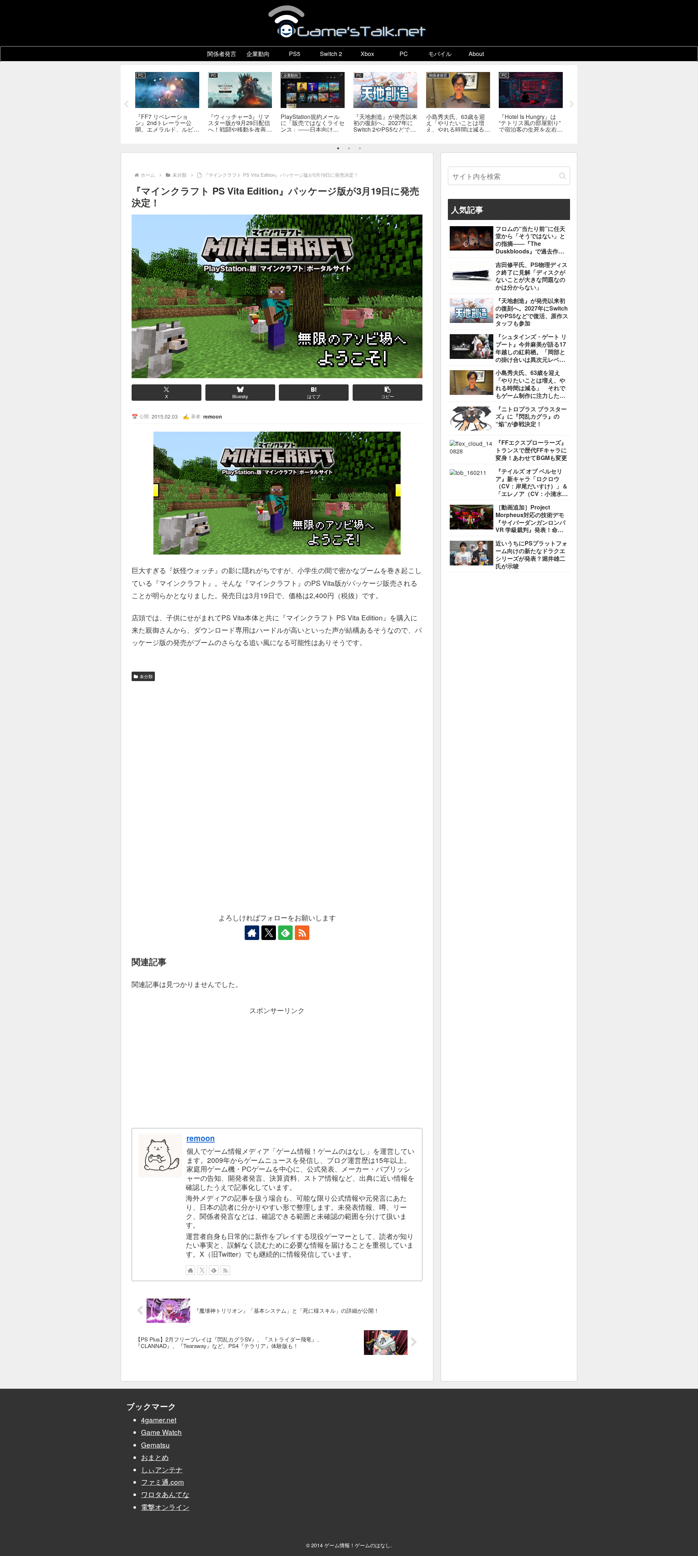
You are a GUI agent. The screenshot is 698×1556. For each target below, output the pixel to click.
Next (571, 104)
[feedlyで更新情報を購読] (285, 932)
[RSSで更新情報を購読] (302, 932)
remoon (200, 1137)
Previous (126, 104)
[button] (387, 392)
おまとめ (155, 1457)
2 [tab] (349, 148)
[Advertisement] (277, 739)
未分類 (146, 676)
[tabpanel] (167, 103)
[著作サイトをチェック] (252, 932)
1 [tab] (338, 148)
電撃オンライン (165, 1507)
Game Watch (161, 1432)
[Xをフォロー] (268, 932)
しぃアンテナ (161, 1469)
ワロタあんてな (165, 1494)
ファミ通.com (162, 1482)
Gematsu (155, 1444)
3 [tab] (360, 148)
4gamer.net (158, 1419)
